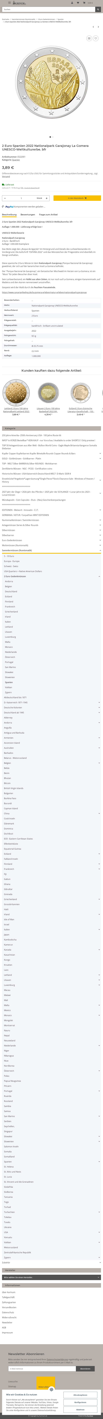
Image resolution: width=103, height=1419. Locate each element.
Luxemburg (10, 637)
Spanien (16, 159)
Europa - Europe (11, 561)
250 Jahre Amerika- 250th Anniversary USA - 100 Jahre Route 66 (31, 435)
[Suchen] (98, 9)
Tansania (8, 1197)
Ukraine (7, 1227)
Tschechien (9, 1212)
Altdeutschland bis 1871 (15, 697)
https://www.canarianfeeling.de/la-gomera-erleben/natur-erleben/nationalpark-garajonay (44, 292)
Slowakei (9, 672)
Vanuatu (8, 1237)
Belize (6, 768)
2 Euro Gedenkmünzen (15, 576)
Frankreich (10, 606)
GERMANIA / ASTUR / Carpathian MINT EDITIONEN (25, 515)
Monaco (9, 647)
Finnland (9, 601)
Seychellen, (9, 1126)
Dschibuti (8, 833)
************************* (16, 486)
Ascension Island (12, 742)
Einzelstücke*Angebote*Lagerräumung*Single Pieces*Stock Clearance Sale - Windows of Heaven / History (48, 480)
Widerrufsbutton (45, 1387)
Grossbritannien (12, 904)
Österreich (10, 657)
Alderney (8, 717)
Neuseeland (9, 1040)
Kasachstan (9, 954)
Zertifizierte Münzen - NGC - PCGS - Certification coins (27, 468)
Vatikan (8, 687)
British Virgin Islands (13, 788)
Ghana (7, 884)
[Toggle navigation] (9, 1)
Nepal (7, 1035)
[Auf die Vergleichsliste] (89, 38)
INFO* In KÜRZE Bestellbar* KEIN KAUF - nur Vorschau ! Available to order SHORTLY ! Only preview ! (48, 440)
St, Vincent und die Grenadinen (19, 1181)
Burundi (8, 803)
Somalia (8, 1151)
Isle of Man (9, 919)
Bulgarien (8, 793)
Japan (6, 934)
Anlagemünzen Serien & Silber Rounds (20, 525)
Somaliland (9, 1156)
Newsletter (7, 1322)
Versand (6, 176)
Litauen (8, 631)
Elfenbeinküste (11, 843)
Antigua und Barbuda (14, 732)
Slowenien (10, 677)
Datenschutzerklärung (57, 1359)
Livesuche (13, 1381)
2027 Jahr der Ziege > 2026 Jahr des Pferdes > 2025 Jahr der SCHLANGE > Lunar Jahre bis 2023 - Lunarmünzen (46, 493)
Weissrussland (11, 1247)
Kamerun (8, 944)
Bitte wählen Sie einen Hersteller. (18, 1277)
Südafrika (8, 1187)
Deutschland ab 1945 (14, 712)
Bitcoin (7, 783)
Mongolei (8, 1020)
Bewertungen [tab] (28, 214)
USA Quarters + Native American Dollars (23, 571)
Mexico (7, 1010)
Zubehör (6, 1262)
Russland (8, 1101)
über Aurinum (8, 1292)
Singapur (8, 1131)
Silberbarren (8, 535)
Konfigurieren (80, 1402)
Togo (6, 1202)
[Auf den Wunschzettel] (95, 38)
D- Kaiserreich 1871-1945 (16, 702)
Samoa (7, 1111)
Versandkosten (9, 1307)
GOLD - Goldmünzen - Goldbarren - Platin (21, 458)
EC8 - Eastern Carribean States (18, 838)
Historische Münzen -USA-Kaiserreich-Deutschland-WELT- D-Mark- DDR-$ (36, 473)
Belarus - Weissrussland (15, 758)
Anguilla (8, 727)
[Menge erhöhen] (46, 198)
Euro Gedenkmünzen (12, 540)
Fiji (5, 874)
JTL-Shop (90, 1416)
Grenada (8, 894)
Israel (6, 924)
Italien (8, 621)
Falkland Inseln (11, 859)
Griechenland (11, 611)
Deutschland (11, 591)
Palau (6, 1075)
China (6, 813)
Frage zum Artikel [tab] (48, 214)
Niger (6, 1050)
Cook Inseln (9, 818)
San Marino (10, 667)
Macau (7, 990)
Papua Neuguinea (12, 1081)
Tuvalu (7, 1222)
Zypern (8, 692)
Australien (9, 748)
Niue (6, 1060)
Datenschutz (8, 1312)
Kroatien (8, 964)
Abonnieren (85, 1369)
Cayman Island (11, 808)
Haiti (6, 909)
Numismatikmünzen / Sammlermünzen (20, 520)
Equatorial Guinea (12, 848)
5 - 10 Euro (9, 556)
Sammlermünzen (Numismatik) (17, 550)
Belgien (8, 586)
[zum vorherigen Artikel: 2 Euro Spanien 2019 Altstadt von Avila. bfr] (93, 27)
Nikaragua (9, 1055)
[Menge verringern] (5, 198)
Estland (8, 596)
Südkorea (8, 1192)
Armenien (8, 737)
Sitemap (12, 1386)
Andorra (9, 581)
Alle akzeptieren (80, 1395)
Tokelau (7, 1217)
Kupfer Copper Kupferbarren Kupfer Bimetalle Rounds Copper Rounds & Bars (38, 453)
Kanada (7, 949)
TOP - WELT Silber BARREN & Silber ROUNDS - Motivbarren (29, 463)
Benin (6, 773)
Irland (8, 616)
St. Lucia (8, 1176)
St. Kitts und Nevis (12, 1171)
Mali (6, 1000)
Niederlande (11, 652)
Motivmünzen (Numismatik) (15, 545)
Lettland (9, 626)
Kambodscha (10, 939)
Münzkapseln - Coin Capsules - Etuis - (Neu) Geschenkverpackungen (34, 500)
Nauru (7, 1030)
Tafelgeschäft (8, 1297)
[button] (72, 2)
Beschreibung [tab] (9, 214)
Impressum (7, 1332)
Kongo (7, 959)
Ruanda (7, 1096)
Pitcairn (7, 1086)
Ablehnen (80, 1410)
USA (6, 1232)
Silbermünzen (8, 530)
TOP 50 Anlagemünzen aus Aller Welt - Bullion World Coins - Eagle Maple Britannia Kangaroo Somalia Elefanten (49, 447)
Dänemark (9, 823)
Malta (7, 642)
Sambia (7, 1106)
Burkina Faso (10, 798)
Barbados (8, 753)
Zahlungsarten (9, 1302)
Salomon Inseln (11, 1146)
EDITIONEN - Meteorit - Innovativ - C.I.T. (20, 510)
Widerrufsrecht (9, 1317)
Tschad (7, 1207)
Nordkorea (9, 1065)
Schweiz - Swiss (11, 566)
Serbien (7, 1121)
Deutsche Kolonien (13, 707)
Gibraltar (8, 889)
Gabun (7, 879)
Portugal (9, 662)
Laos (6, 970)
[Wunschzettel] (78, 2)
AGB (4, 1327)
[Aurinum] (19, 3)
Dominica (8, 828)
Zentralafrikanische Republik (17, 1252)
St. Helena (9, 1166)
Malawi (7, 995)
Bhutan (7, 778)
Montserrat (9, 1025)
